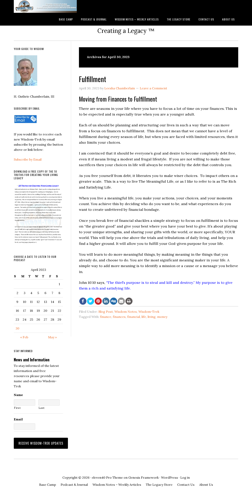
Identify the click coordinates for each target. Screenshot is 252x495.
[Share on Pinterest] (98, 301)
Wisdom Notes (125, 312)
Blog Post (105, 312)
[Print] (128, 301)
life (144, 317)
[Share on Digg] (113, 301)
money (162, 317)
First (17, 408)
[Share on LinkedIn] (105, 301)
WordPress (169, 477)
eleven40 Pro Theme (107, 477)
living (152, 317)
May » (52, 337)
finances (119, 317)
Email (18, 419)
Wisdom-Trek (148, 312)
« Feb (24, 337)
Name (18, 395)
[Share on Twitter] (90, 301)
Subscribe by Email (28, 159)
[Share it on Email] (121, 301)
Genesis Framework (143, 477)
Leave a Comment (153, 88)
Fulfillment (92, 79)
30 (17, 328)
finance (105, 317)
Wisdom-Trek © (45, 6)
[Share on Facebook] (82, 301)
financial (133, 317)
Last (42, 408)
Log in (185, 477)
